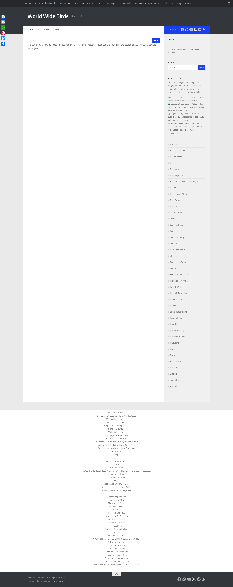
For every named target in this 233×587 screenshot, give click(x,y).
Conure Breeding (177, 237)
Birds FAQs (168, 3)
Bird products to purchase (145, 3)
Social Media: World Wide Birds (116, 484)
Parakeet (174, 349)
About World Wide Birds (45, 3)
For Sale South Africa (178, 281)
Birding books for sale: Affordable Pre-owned (117, 448)
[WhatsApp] (3, 27)
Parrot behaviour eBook (116, 429)
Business (188, 3)
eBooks (173, 256)
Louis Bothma (176, 318)
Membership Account (116, 497)
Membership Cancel (116, 503)
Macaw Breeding (177, 330)
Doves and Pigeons (178, 250)
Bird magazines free (178, 175)
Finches (173, 268)
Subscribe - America (116, 542)
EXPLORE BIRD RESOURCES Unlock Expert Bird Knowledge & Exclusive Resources (116, 471)
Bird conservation (177, 150)
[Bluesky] (3, 38)
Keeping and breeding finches (116, 425)
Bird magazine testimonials (118, 3)
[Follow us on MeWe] (203, 29)
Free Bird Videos (177, 287)
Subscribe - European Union (116, 552)
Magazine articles (177, 336)
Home (28, 3)
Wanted (173, 386)
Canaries (173, 219)
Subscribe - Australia (116, 545)
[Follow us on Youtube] (191, 29)
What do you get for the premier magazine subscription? (116, 565)
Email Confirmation (116, 467)
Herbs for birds (176, 299)
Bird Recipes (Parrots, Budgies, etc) (184, 181)
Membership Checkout (116, 513)
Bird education (176, 157)
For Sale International (179, 274)
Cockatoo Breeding (178, 225)
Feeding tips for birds (179, 262)
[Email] (3, 22)
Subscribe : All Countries (116, 535)
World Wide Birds (48, 16)
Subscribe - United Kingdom (116, 558)
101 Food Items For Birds (116, 419)
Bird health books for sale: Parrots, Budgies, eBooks (116, 442)
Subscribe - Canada (117, 548)
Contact (116, 464)
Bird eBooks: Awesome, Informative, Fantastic (80, 3)
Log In (116, 493)
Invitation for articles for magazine (116, 490)
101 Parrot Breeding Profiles (117, 422)
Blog (179, 3)
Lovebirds (174, 324)
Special (116, 532)
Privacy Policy (116, 526)
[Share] (3, 43)
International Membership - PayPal (116, 487)
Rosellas (173, 367)
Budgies (173, 206)
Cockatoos (174, 231)
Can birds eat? (176, 212)
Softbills (173, 374)
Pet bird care (175, 361)
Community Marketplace (116, 461)
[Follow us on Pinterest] (199, 29)
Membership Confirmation (116, 516)
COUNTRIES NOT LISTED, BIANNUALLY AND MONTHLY (116, 539)
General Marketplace (178, 293)
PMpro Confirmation (116, 522)
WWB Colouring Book (116, 432)
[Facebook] (3, 16)
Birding (173, 188)
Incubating (174, 305)
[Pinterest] (3, 33)
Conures (173, 243)
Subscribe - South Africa (117, 555)
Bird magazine (176, 169)
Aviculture (174, 144)
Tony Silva (174, 380)
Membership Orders (116, 506)
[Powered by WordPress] (38, 581)
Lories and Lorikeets (178, 312)
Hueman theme (60, 581)
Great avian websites (116, 477)
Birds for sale (175, 200)
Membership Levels (116, 519)
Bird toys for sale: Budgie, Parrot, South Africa (116, 445)
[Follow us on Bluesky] (195, 29)
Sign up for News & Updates (116, 529)
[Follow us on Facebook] (182, 29)
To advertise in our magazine (116, 561)
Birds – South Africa (178, 194)
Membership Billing (116, 500)
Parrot (172, 355)
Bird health (174, 163)
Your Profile (116, 510)
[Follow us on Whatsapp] (186, 29)
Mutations (174, 343)
